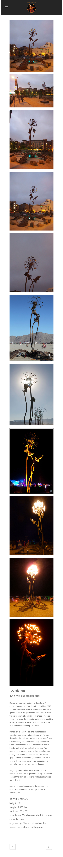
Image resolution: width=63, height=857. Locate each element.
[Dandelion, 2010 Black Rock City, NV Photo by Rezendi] (31, 588)
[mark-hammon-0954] (31, 462)
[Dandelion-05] (31, 140)
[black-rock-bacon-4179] (31, 653)
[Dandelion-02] (31, 92)
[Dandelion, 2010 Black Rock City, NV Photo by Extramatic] (31, 395)
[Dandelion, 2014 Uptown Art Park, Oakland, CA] (31, 47)
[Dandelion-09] (31, 263)
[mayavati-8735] (31, 527)
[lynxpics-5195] (31, 329)
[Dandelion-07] (31, 202)
